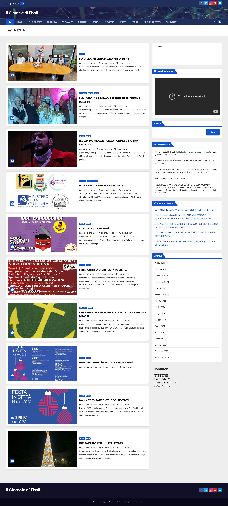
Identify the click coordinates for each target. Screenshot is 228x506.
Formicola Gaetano (136, 502)
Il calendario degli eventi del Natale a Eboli (106, 362)
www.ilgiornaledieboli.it (93, 502)
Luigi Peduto (160, 210)
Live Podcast (35, 22)
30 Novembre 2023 (89, 321)
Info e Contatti (152, 22)
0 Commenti (125, 63)
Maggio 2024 (160, 320)
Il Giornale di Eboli (22, 13)
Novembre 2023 (162, 357)
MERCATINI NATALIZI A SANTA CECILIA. (104, 269)
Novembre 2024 (162, 282)
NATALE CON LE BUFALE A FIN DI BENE (104, 58)
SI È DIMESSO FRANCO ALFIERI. (170, 179)
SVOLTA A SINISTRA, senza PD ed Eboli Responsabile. (192, 210)
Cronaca (52, 22)
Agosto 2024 (160, 301)
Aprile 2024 (160, 326)
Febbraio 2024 (161, 339)
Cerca (157, 123)
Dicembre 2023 (161, 351)
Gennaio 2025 (161, 270)
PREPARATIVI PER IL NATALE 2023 (101, 443)
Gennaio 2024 (161, 345)
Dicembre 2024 (161, 276)
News (19, 22)
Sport (134, 22)
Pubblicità (171, 22)
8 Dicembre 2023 (88, 274)
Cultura (109, 22)
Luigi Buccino (160, 241)
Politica (83, 22)
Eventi (122, 22)
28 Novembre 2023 (89, 405)
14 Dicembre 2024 (89, 63)
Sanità (96, 22)
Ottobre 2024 (160, 288)
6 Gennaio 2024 (88, 106)
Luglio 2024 (160, 307)
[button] (215, 22)
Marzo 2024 (160, 332)
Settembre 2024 (162, 295)
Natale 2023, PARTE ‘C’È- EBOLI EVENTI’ (104, 400)
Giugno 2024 (160, 314)
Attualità (67, 22)
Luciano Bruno (108, 63)
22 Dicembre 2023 (89, 190)
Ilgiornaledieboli (109, 190)
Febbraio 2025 (161, 263)
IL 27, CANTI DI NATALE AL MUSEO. (101, 185)
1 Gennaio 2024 (88, 149)
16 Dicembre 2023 (89, 233)
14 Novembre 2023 (89, 447)
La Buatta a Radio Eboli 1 (94, 228)
